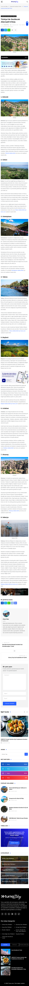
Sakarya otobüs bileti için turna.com (9, 584)
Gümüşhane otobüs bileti (17, 270)
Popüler (14, 944)
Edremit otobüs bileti (10, 153)
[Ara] (27, 1)
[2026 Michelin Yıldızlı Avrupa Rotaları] (4, 819)
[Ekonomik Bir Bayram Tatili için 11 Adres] (4, 789)
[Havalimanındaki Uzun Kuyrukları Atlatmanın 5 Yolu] (5, 970)
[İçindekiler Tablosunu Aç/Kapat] (25, 57)
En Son (5, 944)
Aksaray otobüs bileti (14, 510)
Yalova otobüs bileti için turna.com (17, 330)
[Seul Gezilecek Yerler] (5, 952)
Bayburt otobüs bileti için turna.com (9, 403)
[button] (24, 712)
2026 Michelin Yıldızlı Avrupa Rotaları (18, 818)
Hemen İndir (14, 842)
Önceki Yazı (6, 642)
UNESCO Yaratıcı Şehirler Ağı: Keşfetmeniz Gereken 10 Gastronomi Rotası (19, 959)
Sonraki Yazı (22, 655)
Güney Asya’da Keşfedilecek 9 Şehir (17, 657)
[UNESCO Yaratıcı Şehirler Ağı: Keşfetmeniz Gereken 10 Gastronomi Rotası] (5, 960)
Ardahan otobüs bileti (8, 448)
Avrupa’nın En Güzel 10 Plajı (16, 798)
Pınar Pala (6, 24)
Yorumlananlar (23, 944)
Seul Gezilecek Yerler (16, 950)
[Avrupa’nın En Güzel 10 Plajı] (4, 799)
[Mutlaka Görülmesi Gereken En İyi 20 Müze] (4, 809)
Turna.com (11, 983)
